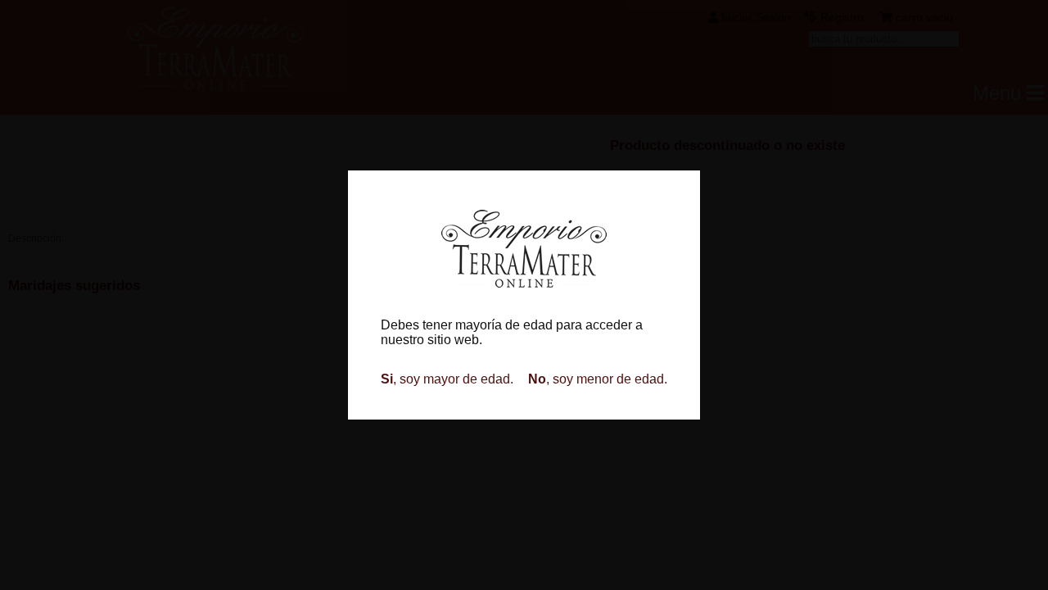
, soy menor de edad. (597, 379)
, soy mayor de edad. (447, 379)
